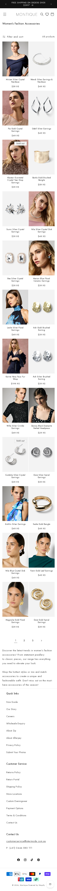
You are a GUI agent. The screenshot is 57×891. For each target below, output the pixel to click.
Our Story (11, 709)
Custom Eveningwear (16, 801)
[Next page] (41, 640)
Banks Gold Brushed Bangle (41, 179)
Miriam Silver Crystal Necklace (15, 80)
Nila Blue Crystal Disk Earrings (15, 572)
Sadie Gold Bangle (41, 524)
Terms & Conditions (16, 815)
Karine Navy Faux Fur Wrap (15, 378)
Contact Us (11, 822)
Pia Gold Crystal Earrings (15, 129)
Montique (24, 885)
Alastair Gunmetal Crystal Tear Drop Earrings (15, 180)
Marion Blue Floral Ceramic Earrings (41, 279)
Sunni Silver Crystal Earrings (15, 230)
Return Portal (12, 779)
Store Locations (14, 794)
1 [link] (15, 640)
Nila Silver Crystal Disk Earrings (41, 230)
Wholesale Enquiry (15, 723)
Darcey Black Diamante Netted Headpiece (41, 427)
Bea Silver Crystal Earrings (15, 279)
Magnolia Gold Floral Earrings (15, 621)
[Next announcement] (51, 4)
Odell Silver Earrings (41, 128)
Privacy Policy (13, 745)
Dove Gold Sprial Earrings (41, 621)
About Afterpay (13, 738)
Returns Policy (13, 772)
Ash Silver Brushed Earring (41, 378)
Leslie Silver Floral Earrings (15, 328)
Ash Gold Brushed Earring (41, 328)
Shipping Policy (14, 786)
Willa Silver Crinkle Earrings (15, 427)
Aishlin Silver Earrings (15, 524)
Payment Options (14, 808)
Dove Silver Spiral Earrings (42, 476)
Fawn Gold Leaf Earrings (41, 571)
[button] (4, 14)
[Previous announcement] (5, 4)
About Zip (11, 730)
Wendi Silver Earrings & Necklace (42, 80)
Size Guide (12, 702)
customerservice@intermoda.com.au (26, 841)
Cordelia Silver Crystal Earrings (15, 476)
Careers (10, 716)
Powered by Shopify (36, 885)
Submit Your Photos (16, 752)
